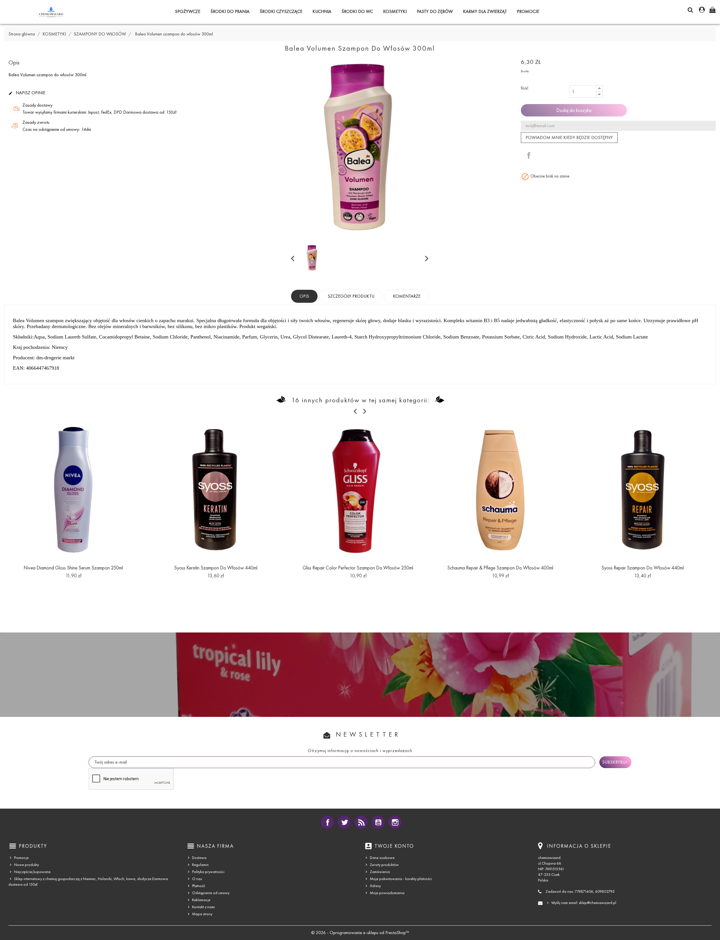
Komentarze (406, 296)
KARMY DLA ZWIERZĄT (485, 11)
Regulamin (200, 864)
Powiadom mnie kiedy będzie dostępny (569, 137)
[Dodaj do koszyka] (60, 584)
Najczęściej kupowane (32, 871)
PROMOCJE (528, 11)
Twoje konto (394, 846)
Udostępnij (528, 155)
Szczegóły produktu (351, 296)
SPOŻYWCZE (187, 11)
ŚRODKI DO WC (357, 11)
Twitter (344, 822)
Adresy (375, 885)
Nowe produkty (26, 864)
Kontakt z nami (203, 907)
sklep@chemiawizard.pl (597, 902)
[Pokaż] (73, 584)
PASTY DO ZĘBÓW (435, 11)
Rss (361, 822)
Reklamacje (201, 900)
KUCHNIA (321, 11)
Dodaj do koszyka (573, 110)
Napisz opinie (26, 93)
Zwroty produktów (384, 864)
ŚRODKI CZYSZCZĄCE (281, 11)
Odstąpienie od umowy (211, 892)
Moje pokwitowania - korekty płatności (401, 878)
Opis (304, 296)
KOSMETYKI (395, 11)
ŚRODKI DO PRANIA (229, 11)
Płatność (198, 885)
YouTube (378, 822)
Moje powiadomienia (387, 892)
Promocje (21, 857)
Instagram (394, 822)
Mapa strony (202, 914)
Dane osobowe (382, 857)
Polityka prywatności (208, 871)
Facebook (327, 822)
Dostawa (199, 857)
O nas (197, 878)
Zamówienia (380, 871)
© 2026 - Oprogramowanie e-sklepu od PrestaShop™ (360, 932)
